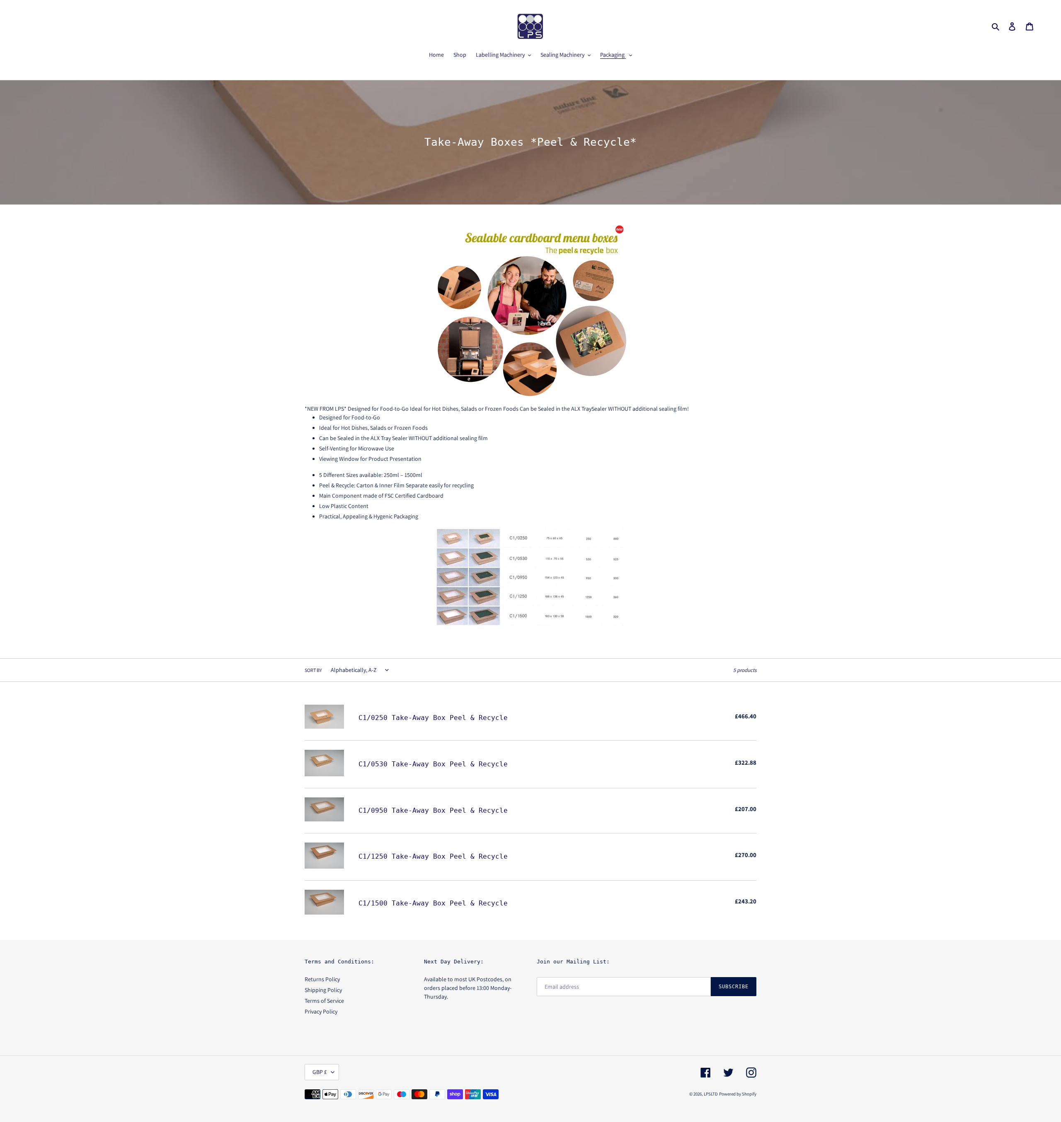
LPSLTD (711, 1094)
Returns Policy (322, 979)
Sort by (313, 670)
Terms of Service (324, 1000)
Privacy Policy (321, 1011)
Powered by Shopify (737, 1094)
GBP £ (319, 1072)
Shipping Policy (323, 990)
